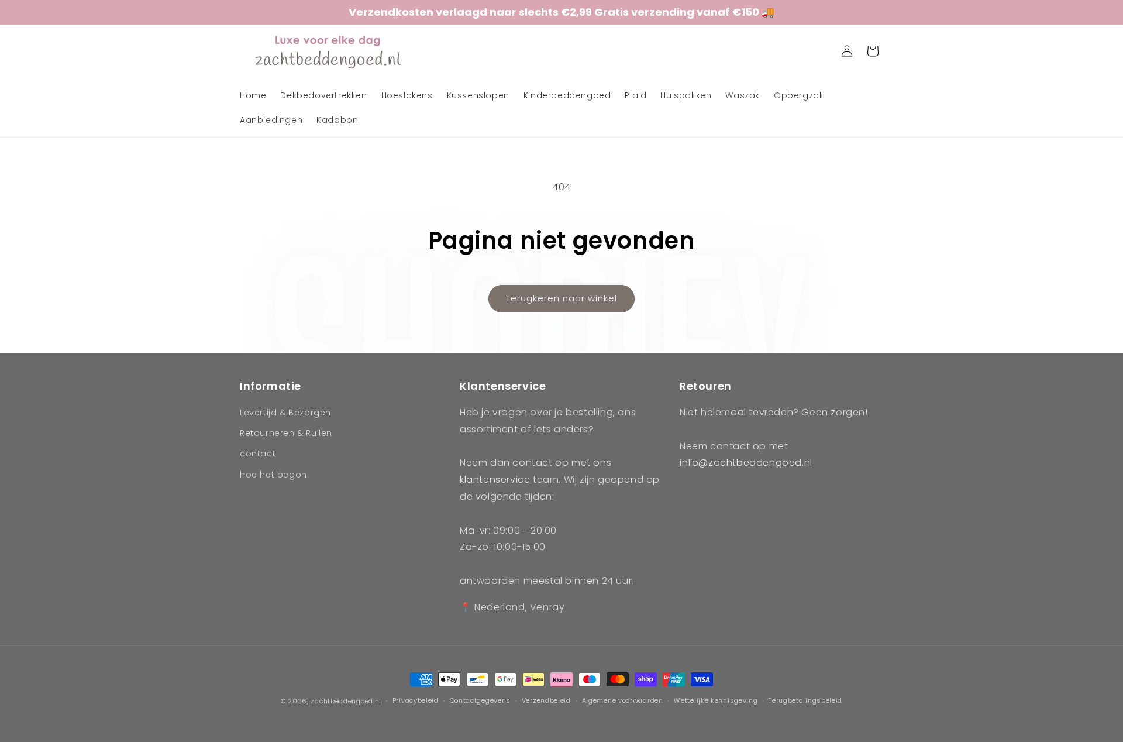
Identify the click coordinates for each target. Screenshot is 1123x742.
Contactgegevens (480, 700)
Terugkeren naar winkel (561, 298)
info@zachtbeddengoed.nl (746, 462)
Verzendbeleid (546, 700)
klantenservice (495, 479)
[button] (821, 51)
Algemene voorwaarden (622, 700)
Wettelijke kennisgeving (715, 700)
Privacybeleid (415, 700)
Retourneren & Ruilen (286, 433)
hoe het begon (273, 474)
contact (257, 453)
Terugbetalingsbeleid (805, 700)
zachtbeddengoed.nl (346, 701)
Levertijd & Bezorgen (285, 412)
